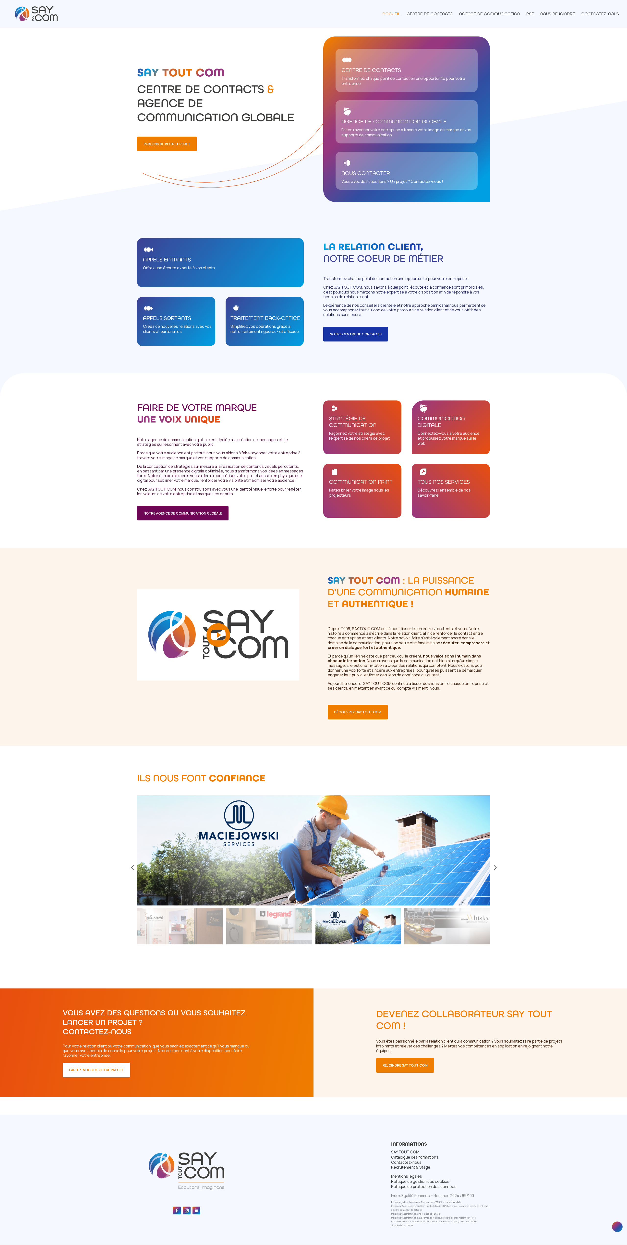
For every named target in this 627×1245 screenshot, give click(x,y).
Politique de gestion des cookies (420, 1181)
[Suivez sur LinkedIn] (196, 1210)
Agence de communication (489, 14)
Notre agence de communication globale (183, 513)
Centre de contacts (430, 14)
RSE (530, 14)
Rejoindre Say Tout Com (405, 1065)
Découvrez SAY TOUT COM (357, 712)
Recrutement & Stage (410, 1167)
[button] (132, 867)
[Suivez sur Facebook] (177, 1210)
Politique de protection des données (424, 1186)
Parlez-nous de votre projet (96, 1070)
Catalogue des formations (414, 1157)
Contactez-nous (600, 14)
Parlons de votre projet (167, 143)
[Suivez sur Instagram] (187, 1210)
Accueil (391, 14)
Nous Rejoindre (557, 14)
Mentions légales (406, 1176)
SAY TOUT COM (405, 1152)
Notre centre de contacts (356, 334)
